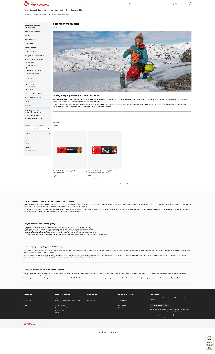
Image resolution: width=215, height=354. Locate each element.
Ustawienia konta (91, 303)
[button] (133, 3)
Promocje (42, 10)
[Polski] (174, 4)
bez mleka (30, 81)
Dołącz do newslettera (159, 305)
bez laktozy (31, 84)
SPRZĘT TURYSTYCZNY (33, 32)
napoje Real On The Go (174, 278)
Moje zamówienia (91, 300)
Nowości (33, 10)
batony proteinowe (34, 73)
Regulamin (167, 309)
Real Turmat (31, 62)
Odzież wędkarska (122, 300)
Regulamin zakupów (60, 298)
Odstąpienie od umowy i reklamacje (63, 308)
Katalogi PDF (27, 298)
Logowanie (89, 298)
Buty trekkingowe (122, 298)
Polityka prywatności (60, 305)
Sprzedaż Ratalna (59, 310)
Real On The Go (52, 14)
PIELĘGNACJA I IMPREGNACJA (35, 56)
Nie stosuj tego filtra (32, 140)
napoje (31, 76)
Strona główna (27, 14)
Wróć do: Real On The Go (33, 115)
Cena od (27, 126)
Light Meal (92, 273)
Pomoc (50, 10)
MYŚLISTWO (29, 44)
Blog (68, 10)
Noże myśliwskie (122, 305)
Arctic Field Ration (47, 252)
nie (28, 143)
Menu (26, 10)
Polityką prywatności (177, 311)
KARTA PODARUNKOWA (33, 98)
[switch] (209, 348)
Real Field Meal (32, 65)
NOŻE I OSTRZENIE (31, 52)
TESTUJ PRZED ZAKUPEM (33, 94)
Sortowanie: (56, 122)
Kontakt (74, 10)
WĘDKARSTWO (30, 40)
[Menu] (212, 336)
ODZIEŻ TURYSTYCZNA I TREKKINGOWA (33, 27)
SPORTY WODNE (30, 48)
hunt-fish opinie (27, 300)
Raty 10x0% (59, 10)
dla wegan (30, 89)
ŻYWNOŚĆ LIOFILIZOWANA (39, 14)
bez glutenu (31, 78)
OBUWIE (27, 36)
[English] (176, 4)
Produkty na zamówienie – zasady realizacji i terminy (68, 300)
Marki (81, 10)
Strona (119, 183)
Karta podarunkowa (122, 308)
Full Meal (30, 252)
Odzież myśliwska (122, 303)
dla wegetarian (32, 86)
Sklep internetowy (107, 332)
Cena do (41, 126)
